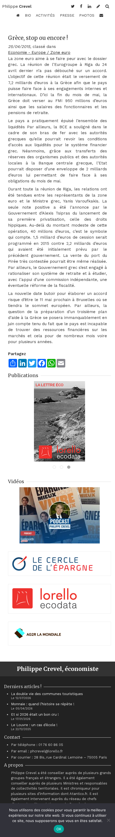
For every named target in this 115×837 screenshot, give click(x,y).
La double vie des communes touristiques (47, 694)
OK (59, 829)
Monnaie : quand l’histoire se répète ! (42, 704)
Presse (67, 15)
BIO (28, 15)
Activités (45, 15)
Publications (23, 375)
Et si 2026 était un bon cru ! (35, 714)
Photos (86, 15)
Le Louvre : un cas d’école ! (34, 725)
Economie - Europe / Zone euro (39, 52)
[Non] (108, 820)
